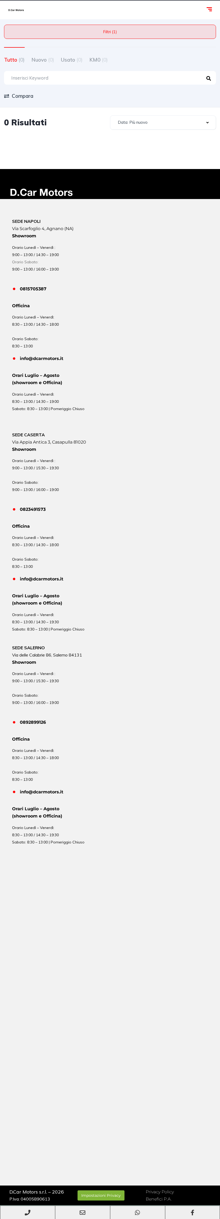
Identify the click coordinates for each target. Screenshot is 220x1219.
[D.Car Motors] (16, 10)
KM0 (98, 60)
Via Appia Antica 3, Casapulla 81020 (49, 442)
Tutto (14, 60)
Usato (72, 60)
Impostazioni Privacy (101, 1195)
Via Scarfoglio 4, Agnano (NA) (43, 228)
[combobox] (163, 122)
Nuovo (42, 60)
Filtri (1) (110, 31)
